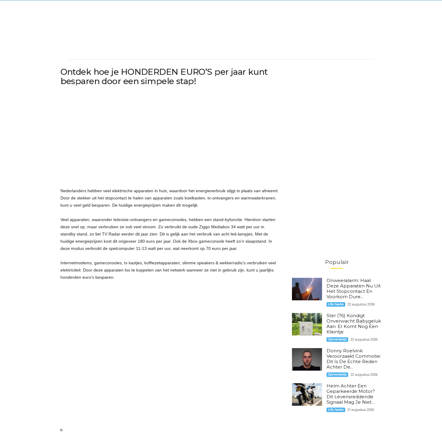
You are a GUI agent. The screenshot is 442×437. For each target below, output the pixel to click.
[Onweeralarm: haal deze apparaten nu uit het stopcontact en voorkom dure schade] (307, 289)
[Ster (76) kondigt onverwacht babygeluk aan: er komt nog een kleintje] (307, 324)
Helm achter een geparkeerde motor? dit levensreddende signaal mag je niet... (351, 394)
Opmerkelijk (337, 339)
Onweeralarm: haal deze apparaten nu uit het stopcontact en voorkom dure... (354, 288)
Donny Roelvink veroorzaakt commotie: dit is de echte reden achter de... (354, 359)
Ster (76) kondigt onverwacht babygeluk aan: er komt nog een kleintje (354, 324)
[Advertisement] (221, 37)
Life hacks (336, 304)
